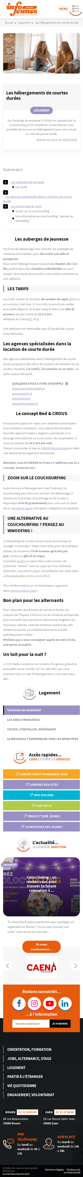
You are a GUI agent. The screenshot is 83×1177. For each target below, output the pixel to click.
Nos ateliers (43, 795)
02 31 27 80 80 (65, 1112)
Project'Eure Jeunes (43, 816)
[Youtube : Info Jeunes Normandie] (49, 1003)
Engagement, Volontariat (30, 1094)
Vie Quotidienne (21, 1085)
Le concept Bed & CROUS (26, 206)
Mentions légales (54, 1169)
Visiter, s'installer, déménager (31, 729)
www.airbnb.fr (21, 398)
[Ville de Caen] (41, 967)
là (37, 319)
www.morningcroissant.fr (28, 388)
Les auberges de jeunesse (27, 182)
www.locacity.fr (22, 394)
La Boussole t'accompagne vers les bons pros (42, 739)
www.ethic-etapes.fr (25, 404)
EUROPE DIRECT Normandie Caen (43, 774)
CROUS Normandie (53, 448)
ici (30, 319)
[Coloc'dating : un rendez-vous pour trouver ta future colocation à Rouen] (41, 886)
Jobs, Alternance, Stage (29, 1058)
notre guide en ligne (23, 591)
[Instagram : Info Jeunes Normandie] (34, 1003)
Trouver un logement (24, 710)
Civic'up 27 (43, 806)
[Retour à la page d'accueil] (21, 9)
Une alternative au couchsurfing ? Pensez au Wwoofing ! (44, 218)
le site (21, 561)
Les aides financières (23, 720)
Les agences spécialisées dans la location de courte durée (37, 199)
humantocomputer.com (16, 1173)
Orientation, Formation (29, 1049)
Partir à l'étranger (25, 1076)
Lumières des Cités (43, 785)
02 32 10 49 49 (27, 1112)
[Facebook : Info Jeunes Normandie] (18, 1003)
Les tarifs (21, 187)
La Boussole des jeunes (43, 827)
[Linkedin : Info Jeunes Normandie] (64, 1003)
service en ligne (22, 508)
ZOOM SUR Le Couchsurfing (32, 211)
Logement (16, 1067)
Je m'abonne (60, 1023)
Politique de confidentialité (72, 1171)
